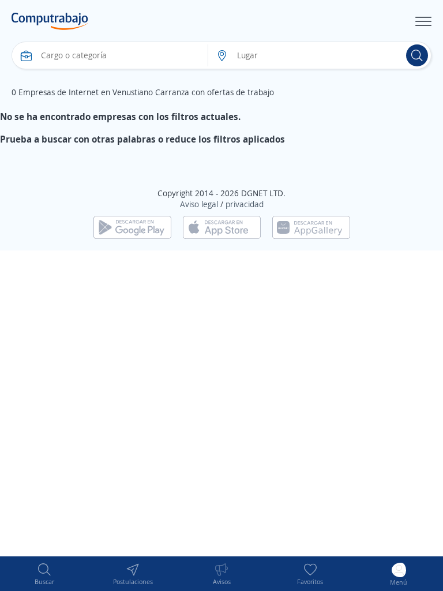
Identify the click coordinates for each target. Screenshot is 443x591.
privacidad (245, 204)
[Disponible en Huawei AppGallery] (311, 226)
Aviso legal (199, 204)
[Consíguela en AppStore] (222, 226)
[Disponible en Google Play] (132, 226)
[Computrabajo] (50, 21)
